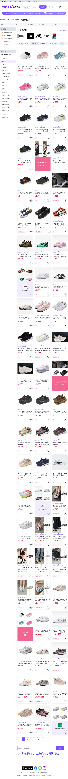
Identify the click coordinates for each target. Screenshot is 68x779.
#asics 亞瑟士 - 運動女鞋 (52, 753)
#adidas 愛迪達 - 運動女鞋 (24, 753)
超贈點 (62, 13)
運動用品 (4, 114)
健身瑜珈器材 (5, 107)
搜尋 (60, 748)
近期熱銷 (57, 44)
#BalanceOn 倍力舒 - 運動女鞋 (25, 755)
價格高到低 (50, 44)
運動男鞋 (4, 58)
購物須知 (31, 775)
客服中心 (19, 775)
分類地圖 (49, 775)
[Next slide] (32, 55)
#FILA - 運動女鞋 (55, 755)
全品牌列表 (63, 30)
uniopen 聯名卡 (50, 13)
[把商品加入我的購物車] (31, 75)
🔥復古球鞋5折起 (6, 45)
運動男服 (4, 82)
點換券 (15, 13)
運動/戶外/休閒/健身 (6, 55)
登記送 (23, 13)
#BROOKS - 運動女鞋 (42, 755)
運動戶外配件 (5, 117)
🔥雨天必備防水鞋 (6, 35)
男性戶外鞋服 (5, 95)
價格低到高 (42, 44)
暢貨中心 (31, 13)
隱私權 (43, 775)
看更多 (38, 13)
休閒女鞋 (4, 92)
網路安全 (37, 775)
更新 (45, 772)
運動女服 (4, 86)
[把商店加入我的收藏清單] (31, 295)
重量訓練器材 (5, 111)
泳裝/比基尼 (5, 101)
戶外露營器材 (5, 104)
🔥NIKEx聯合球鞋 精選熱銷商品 (9, 32)
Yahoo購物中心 (11, 7)
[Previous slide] (18, 55)
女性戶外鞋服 (5, 98)
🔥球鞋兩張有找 (6, 41)
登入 (52, 7)
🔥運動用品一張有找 (7, 38)
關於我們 (25, 775)
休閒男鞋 (4, 89)
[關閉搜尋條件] (30, 7)
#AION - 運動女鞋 (39, 753)
